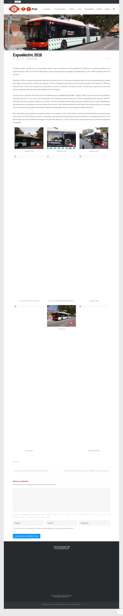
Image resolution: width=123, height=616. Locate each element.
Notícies (99, 9)
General (17, 462)
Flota (79, 9)
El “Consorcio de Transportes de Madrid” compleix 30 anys (86, 471)
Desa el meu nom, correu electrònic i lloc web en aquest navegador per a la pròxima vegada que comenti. (44, 528)
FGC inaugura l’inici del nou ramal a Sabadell (31, 471)
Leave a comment (32, 58)
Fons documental (60, 9)
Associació (47, 9)
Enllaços (107, 9)
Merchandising (89, 9)
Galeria (72, 9)
